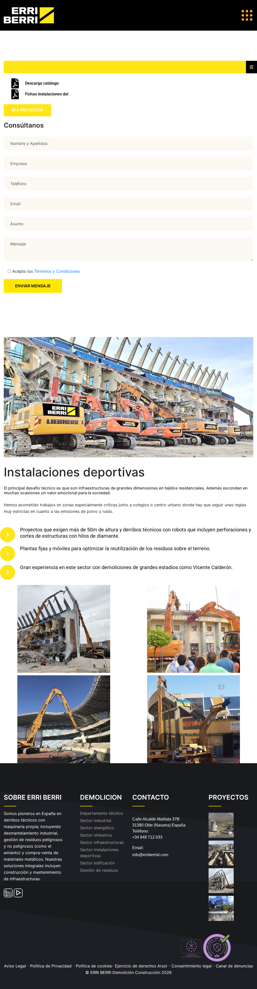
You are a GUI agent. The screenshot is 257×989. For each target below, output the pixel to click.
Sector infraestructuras (102, 842)
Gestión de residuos (99, 870)
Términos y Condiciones (57, 271)
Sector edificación (97, 862)
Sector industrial (95, 820)
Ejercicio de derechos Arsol (141, 965)
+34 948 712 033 (147, 837)
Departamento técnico (101, 813)
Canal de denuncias (234, 965)
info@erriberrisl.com (150, 855)
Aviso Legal (15, 965)
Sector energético (97, 827)
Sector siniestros (96, 835)
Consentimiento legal (192, 965)
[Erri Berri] (34, 14)
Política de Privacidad (51, 965)
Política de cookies (94, 965)
